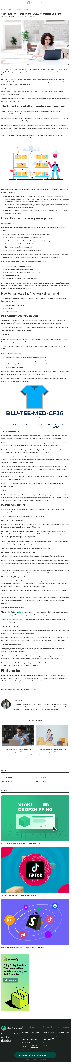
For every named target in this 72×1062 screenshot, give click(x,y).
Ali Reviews (25, 1032)
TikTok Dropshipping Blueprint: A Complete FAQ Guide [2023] (20, 895)
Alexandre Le (11, 16)
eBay (10, 9)
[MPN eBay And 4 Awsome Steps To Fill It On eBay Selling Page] (18, 735)
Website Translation (36, 1036)
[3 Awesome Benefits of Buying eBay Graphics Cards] (52, 735)
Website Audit (34, 1032)
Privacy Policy (47, 1039)
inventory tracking (7, 615)
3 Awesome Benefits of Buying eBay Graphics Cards (52, 749)
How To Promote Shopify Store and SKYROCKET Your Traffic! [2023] (22, 947)
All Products (26, 1049)
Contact (45, 1036)
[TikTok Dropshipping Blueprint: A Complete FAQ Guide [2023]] (35, 870)
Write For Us (63, 1036)
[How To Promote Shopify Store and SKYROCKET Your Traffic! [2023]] (35, 922)
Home (3, 9)
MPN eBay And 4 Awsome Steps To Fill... (18, 749)
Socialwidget (26, 1043)
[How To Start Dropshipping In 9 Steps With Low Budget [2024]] (35, 818)
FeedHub (25, 1039)
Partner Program (64, 1032)
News (53, 1032)
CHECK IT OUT (35, 689)
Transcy (24, 1036)
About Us (46, 1032)
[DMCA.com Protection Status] (6, 1040)
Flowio (24, 1046)
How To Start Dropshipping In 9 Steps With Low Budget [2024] (20, 843)
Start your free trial (42, 1055)
